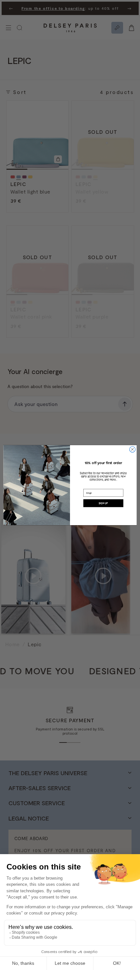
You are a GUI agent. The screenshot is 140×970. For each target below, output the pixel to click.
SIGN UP (103, 503)
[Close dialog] (132, 449)
